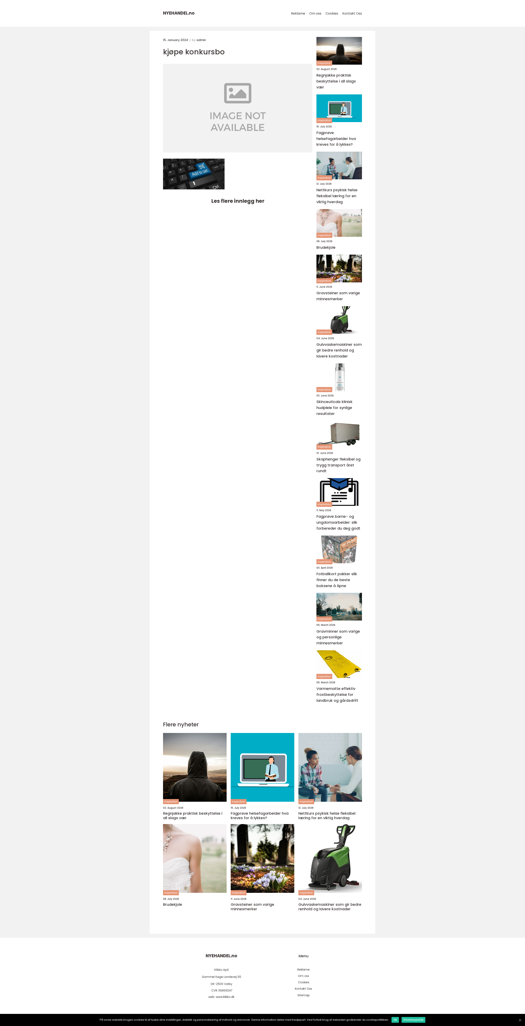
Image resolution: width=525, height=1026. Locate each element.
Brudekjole (326, 247)
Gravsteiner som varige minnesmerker (338, 295)
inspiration (324, 63)
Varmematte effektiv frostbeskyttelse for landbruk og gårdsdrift (337, 694)
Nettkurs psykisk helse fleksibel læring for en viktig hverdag (336, 195)
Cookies (331, 13)
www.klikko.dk (225, 997)
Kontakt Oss (352, 13)
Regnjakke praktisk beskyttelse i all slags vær (336, 81)
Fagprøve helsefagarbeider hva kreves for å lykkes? (336, 138)
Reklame (298, 13)
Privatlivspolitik (413, 1019)
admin (201, 40)
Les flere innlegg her (237, 201)
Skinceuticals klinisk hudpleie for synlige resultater (334, 407)
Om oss (315, 13)
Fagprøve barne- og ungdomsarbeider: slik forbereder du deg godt (338, 522)
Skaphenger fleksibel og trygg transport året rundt (338, 465)
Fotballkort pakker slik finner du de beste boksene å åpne (336, 579)
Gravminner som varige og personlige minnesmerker (338, 637)
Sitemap (304, 995)
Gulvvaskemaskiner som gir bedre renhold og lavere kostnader (339, 350)
